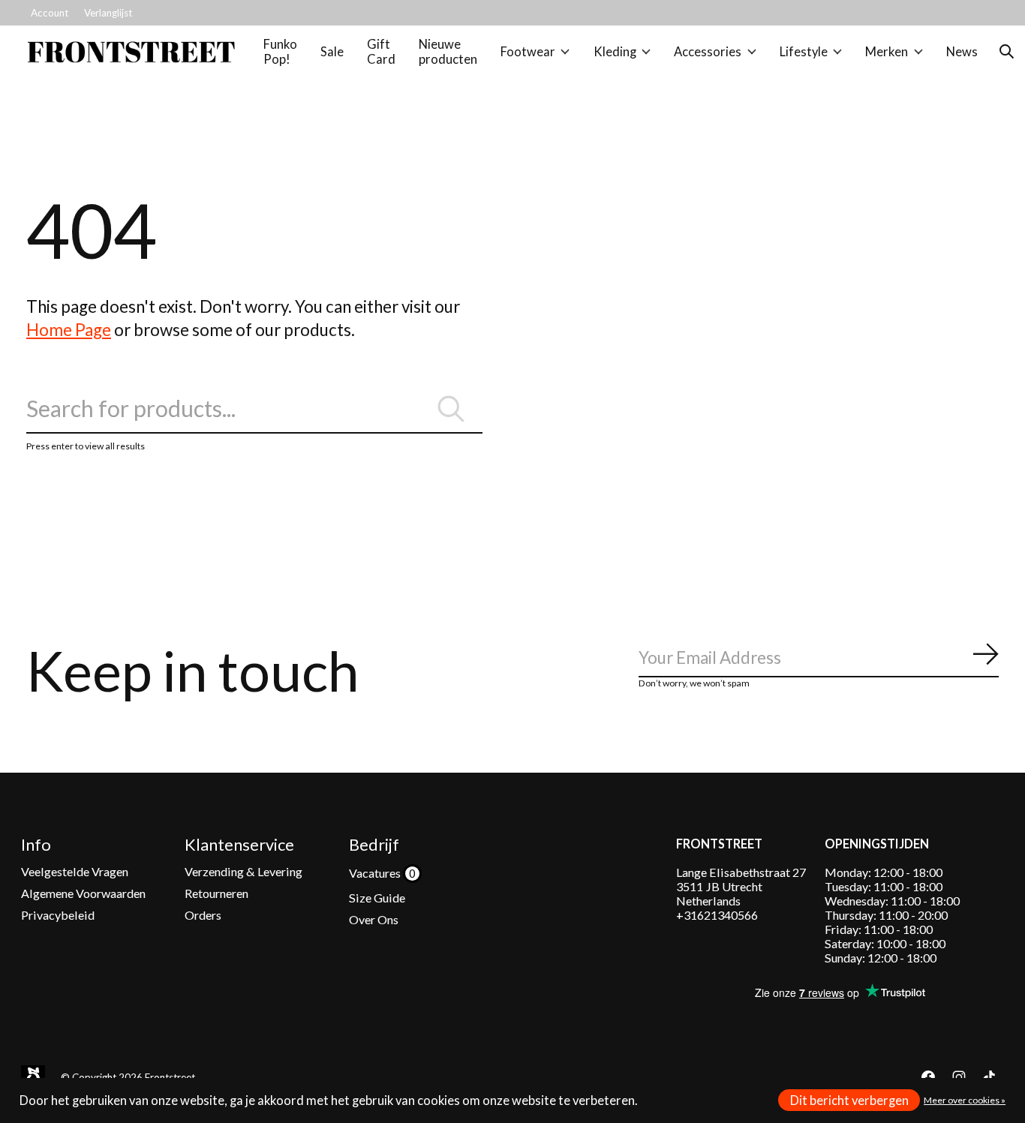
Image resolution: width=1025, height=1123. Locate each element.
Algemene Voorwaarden (83, 893)
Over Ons (373, 919)
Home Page (68, 330)
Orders (203, 915)
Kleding (615, 51)
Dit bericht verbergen (849, 1100)
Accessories (707, 51)
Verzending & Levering (243, 871)
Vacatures (376, 873)
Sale (332, 51)
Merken (886, 51)
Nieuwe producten (448, 52)
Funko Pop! (280, 52)
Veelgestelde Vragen (74, 871)
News (962, 51)
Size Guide (377, 897)
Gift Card (381, 52)
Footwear (527, 51)
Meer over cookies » (964, 1100)
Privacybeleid (58, 915)
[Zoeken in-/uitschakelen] (1007, 52)
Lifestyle (804, 51)
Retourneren (216, 893)
